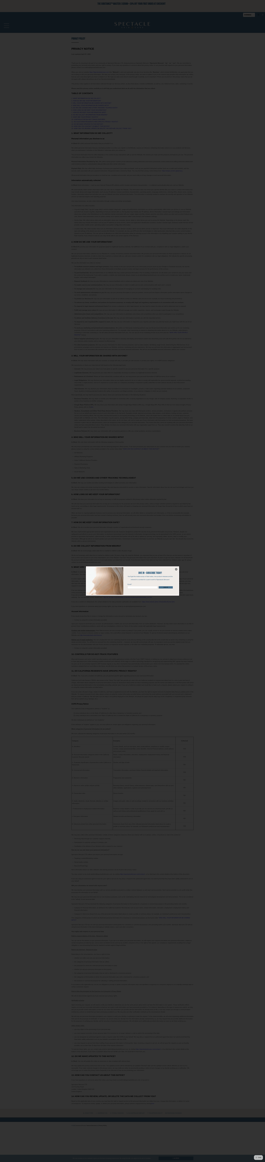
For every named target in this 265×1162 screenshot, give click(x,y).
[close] (176, 569)
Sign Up (166, 587)
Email (130, 584)
